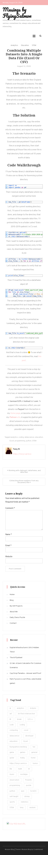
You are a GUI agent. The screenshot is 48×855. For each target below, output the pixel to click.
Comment (10, 508)
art (11, 714)
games (22, 752)
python (28, 441)
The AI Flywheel (16, 657)
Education (25, 45)
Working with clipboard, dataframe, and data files (25, 471)
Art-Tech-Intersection (26, 714)
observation (14, 780)
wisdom (32, 808)
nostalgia (23, 774)
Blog (11, 600)
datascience (29, 437)
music (12, 774)
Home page (15, 413)
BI (10, 719)
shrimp (27, 797)
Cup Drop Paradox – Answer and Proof (25, 673)
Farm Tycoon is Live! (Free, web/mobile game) (25, 681)
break (19, 719)
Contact (13, 623)
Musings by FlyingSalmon (17, 12)
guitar (12, 758)
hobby (22, 758)
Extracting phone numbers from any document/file (24, 482)
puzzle (28, 785)
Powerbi (28, 780)
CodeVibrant (38, 849)
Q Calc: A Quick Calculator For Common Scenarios (25, 665)
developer (29, 736)
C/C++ (30, 719)
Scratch (33, 791)
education (39, 437)
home (33, 758)
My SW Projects (16, 606)
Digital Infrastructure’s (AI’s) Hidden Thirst (24, 649)
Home (12, 594)
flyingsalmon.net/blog (18, 747)
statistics (24, 802)
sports (12, 802)
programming (20, 441)
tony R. (16, 449)
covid (26, 730)
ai (10, 708)
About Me (14, 612)
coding (21, 437)
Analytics (14, 45)
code (12, 725)
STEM (34, 45)
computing (14, 730)
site (14, 417)
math (20, 769)
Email (8, 545)
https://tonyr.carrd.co (22, 454)
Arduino (33, 708)
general (34, 752)
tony (21, 808)
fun (34, 747)
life (11, 769)
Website (8, 556)
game (12, 752)
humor (35, 763)
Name (8, 534)
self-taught (14, 797)
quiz (22, 791)
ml (29, 769)
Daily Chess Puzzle (17, 617)
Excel (12, 441)
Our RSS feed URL (18, 824)
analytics (14, 437)
